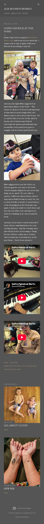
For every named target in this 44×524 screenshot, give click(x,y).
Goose (29, 366)
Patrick (6, 369)
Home (7, 13)
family (11, 366)
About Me (16, 13)
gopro (34, 366)
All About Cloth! (16, 425)
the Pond (13, 369)
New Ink (9, 488)
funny (24, 366)
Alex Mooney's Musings (18, 8)
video (19, 369)
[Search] (38, 3)
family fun (18, 366)
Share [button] (6, 362)
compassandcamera (28, 513)
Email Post (13, 362)
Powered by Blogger (24, 508)
